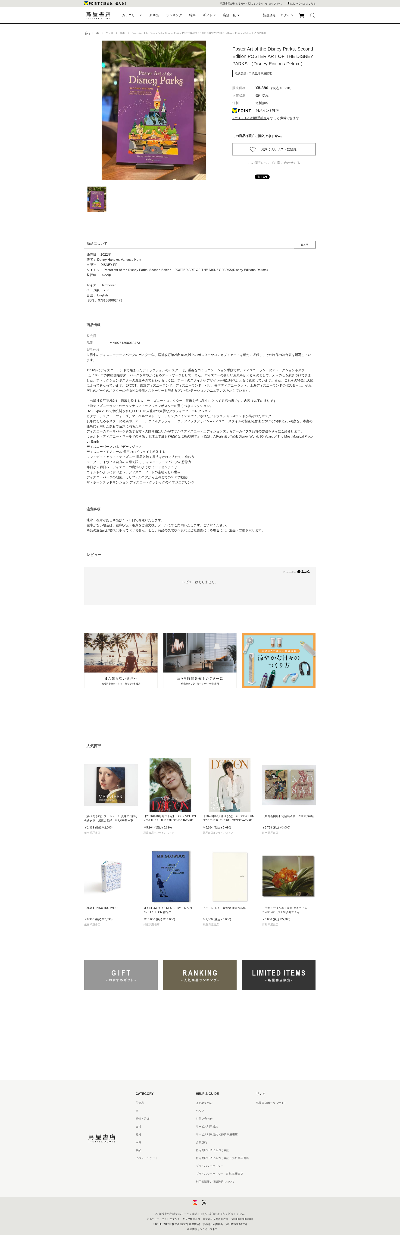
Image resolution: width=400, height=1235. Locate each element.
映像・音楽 (143, 1118)
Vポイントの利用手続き (249, 118)
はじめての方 (204, 1103)
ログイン (287, 15)
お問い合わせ (204, 1118)
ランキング (174, 15)
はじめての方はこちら (303, 3)
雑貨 (138, 1134)
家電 (138, 1142)
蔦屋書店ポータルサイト (271, 1103)
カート (302, 18)
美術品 (140, 1103)
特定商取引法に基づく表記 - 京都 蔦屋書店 (222, 1158)
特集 (192, 15)
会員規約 (201, 1142)
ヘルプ (200, 1110)
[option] (153, 110)
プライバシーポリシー (210, 1166)
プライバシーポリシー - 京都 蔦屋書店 (219, 1173)
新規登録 (269, 15)
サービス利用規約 (207, 1126)
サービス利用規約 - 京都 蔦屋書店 (217, 1134)
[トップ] (87, 33)
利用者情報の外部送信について (215, 1181)
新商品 (154, 15)
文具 (138, 1126)
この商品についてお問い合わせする (274, 163)
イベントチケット (147, 1158)
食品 (138, 1150)
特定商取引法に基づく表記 (212, 1150)
